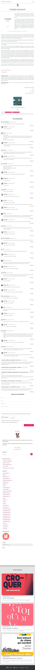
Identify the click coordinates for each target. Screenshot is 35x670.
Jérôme (6, 70)
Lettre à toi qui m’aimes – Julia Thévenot (10, 628)
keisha (4, 213)
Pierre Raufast (16, 113)
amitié (10, 113)
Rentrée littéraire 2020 (6, 521)
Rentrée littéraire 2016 (6, 514)
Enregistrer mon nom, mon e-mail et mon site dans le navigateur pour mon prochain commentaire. (16, 413)
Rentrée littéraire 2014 (6, 510)
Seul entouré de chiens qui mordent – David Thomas (12, 658)
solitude (26, 113)
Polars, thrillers (5, 505)
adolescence (5, 113)
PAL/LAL (4, 501)
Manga (4, 498)
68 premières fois (5, 473)
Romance (4, 523)
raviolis (17, 19)
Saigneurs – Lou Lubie (6, 462)
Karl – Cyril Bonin (5, 466)
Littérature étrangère (6, 492)
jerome (4, 150)
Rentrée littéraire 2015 (6, 512)
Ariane (4, 225)
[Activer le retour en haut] (33, 668)
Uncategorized (5, 526)
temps (32, 113)
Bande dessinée (5, 476)
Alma (28, 87)
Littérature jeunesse (6, 496)
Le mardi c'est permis (6, 487)
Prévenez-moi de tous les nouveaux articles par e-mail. (10, 422)
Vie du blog (4, 528)
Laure (4, 307)
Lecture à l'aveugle (5, 489)
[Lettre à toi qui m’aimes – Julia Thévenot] (17, 614)
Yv (3, 249)
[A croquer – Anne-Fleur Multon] (17, 584)
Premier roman (5, 507)
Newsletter (23, 667)
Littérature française (6, 494)
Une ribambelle (6, 121)
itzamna (4, 330)
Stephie (4, 189)
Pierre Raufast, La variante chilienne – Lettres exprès (11, 380)
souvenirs (29, 113)
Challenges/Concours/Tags (7, 480)
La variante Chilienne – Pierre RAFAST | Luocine (10, 386)
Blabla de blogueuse (6, 478)
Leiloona (4, 200)
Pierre (4, 133)
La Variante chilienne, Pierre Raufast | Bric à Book (10, 360)
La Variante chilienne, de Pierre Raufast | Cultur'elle (11, 367)
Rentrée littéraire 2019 (6, 519)
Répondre (31, 125)
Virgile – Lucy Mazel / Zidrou (7, 464)
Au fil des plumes (6, 238)
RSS (27, 667)
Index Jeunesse (10, 667)
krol (4, 260)
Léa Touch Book (6, 296)
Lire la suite (27, 600)
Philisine (9, 70)
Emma (4, 319)
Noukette (5, 126)
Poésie (4, 503)
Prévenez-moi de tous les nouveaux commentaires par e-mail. (11, 420)
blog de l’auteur (4, 72)
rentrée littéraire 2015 (22, 113)
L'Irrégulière (5, 178)
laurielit (4, 272)
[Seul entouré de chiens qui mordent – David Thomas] (17, 644)
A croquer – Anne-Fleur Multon (8, 598)
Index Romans (17, 667)
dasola (4, 346)
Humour (4, 485)
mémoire (12, 113)
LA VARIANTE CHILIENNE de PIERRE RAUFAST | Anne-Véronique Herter (14, 372)
